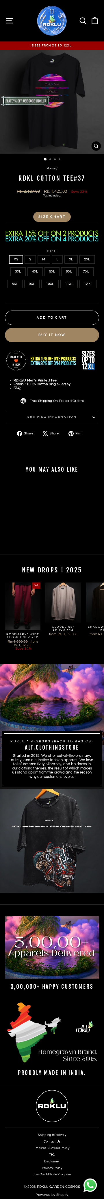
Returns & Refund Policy (52, 1148)
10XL (50, 284)
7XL (86, 271)
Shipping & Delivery (52, 1134)
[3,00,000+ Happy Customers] (52, 947)
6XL (69, 271)
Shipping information (51, 416)
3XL (18, 271)
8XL (15, 284)
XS (16, 259)
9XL (32, 284)
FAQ (17, 388)
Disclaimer (52, 1161)
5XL (52, 271)
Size (51, 251)
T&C (52, 1154)
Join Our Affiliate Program (52, 1174)
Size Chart (52, 216)
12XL (88, 284)
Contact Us (52, 1141)
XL (71, 259)
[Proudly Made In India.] (52, 1033)
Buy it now (52, 334)
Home (51, 168)
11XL (69, 284)
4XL (35, 271)
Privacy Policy (52, 1168)
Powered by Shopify (52, 1195)
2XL (87, 259)
